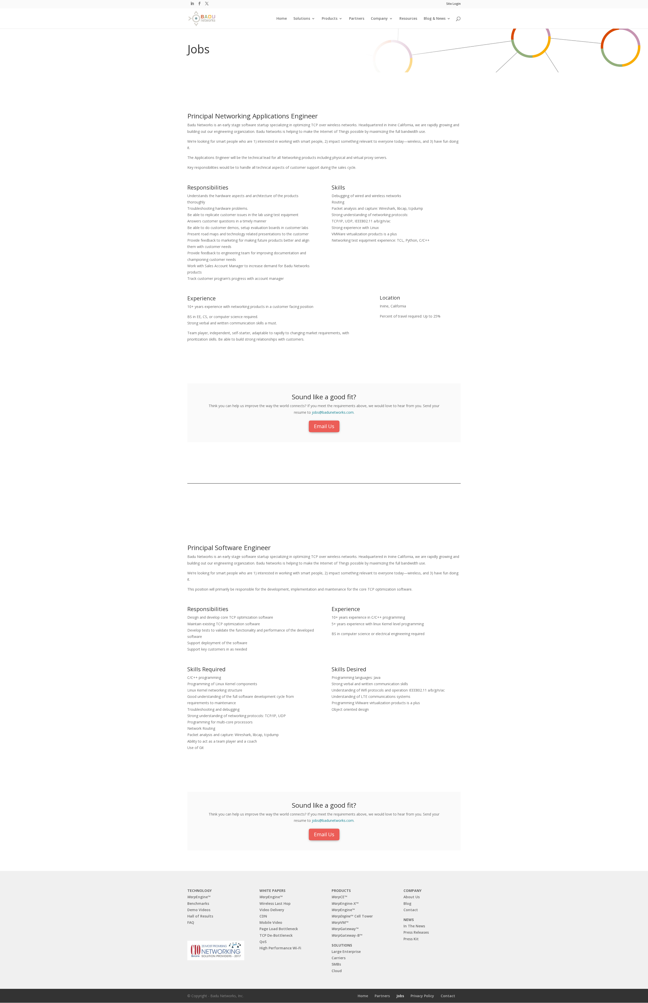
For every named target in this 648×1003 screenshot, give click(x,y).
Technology (199, 890)
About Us (411, 896)
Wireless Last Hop (275, 903)
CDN (263, 916)
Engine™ (199, 896)
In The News (414, 926)
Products (329, 19)
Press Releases (416, 932)
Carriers (339, 957)
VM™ (340, 922)
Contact (410, 909)
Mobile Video (270, 922)
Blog (407, 903)
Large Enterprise (346, 951)
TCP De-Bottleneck (276, 935)
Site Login (453, 4)
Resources (408, 19)
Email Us (324, 426)
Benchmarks (198, 903)
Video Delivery (271, 909)
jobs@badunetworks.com (333, 412)
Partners (356, 19)
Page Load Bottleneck (278, 928)
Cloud (337, 970)
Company (379, 19)
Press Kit (411, 938)
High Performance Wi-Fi (280, 948)
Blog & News (435, 19)
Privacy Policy (422, 995)
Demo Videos (198, 909)
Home (281, 19)
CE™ (339, 896)
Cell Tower (352, 916)
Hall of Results (200, 916)
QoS (263, 941)
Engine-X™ (345, 903)
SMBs (336, 964)
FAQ (190, 922)
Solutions (301, 19)
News (408, 919)
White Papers (272, 890)
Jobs (400, 995)
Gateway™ (345, 928)
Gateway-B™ (347, 935)
